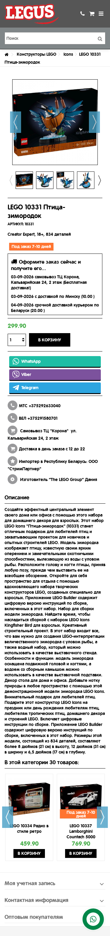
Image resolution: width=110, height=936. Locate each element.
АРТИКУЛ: (16, 224)
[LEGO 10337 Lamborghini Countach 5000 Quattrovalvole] (81, 799)
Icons (68, 54)
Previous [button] (11, 180)
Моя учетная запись (30, 883)
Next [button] (99, 180)
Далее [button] (94, 122)
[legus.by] (35, 13)
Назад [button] (15, 122)
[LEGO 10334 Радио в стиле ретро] (29, 799)
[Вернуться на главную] (6, 54)
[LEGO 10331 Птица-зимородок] (24, 180)
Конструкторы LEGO (36, 54)
